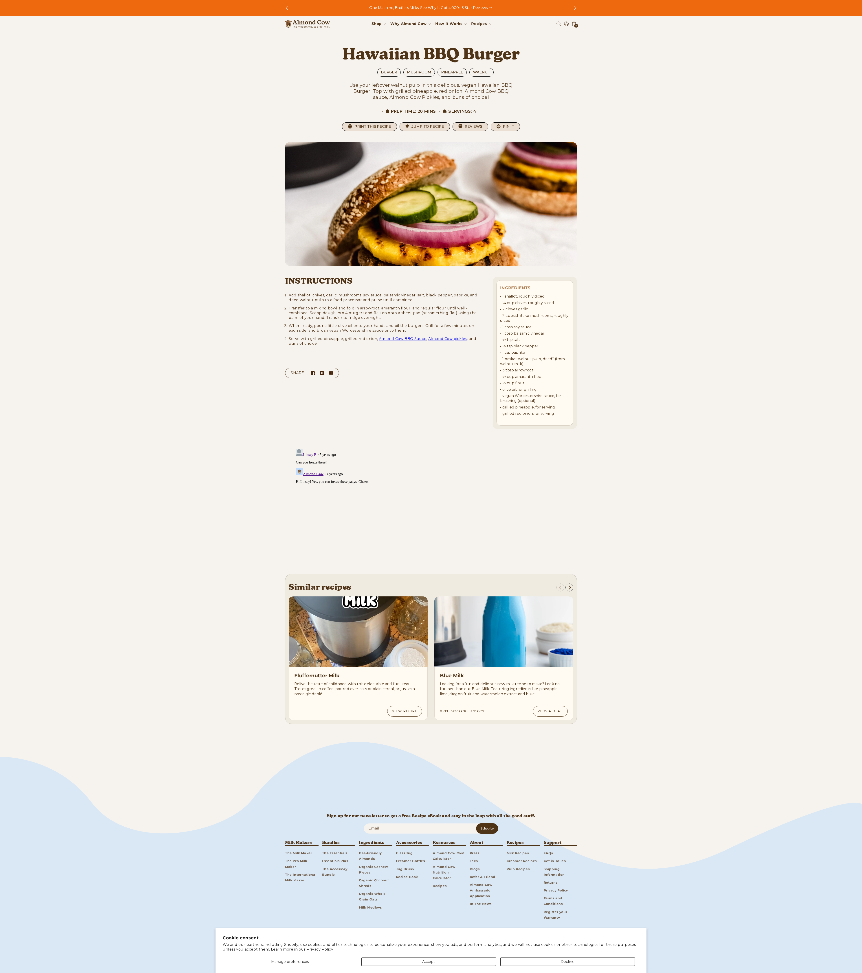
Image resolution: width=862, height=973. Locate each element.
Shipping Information (554, 872)
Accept (428, 962)
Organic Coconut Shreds (374, 883)
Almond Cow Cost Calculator (448, 856)
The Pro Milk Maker (296, 864)
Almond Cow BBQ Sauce (402, 339)
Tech (474, 861)
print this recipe (372, 126)
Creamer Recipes (522, 861)
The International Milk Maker (300, 877)
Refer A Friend (482, 877)
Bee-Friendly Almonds (370, 856)
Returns (551, 882)
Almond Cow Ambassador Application (481, 890)
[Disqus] (431, 503)
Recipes (439, 886)
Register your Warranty (555, 915)
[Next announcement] (575, 8)
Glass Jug (404, 853)
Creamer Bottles (410, 861)
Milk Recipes (518, 853)
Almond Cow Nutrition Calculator (444, 872)
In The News (481, 904)
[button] (378, 24)
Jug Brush (405, 869)
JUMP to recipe (427, 126)
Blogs (475, 869)
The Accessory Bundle (334, 872)
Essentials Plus (335, 861)
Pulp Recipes (518, 869)
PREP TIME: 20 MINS (413, 111)
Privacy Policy (320, 949)
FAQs (548, 853)
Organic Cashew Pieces (373, 869)
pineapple (452, 72)
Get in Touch (555, 861)
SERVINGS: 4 (462, 111)
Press (474, 853)
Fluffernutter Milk (316, 676)
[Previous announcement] (287, 8)
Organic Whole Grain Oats (372, 896)
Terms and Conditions (553, 901)
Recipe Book (407, 877)
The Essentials (334, 853)
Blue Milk (452, 676)
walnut (481, 72)
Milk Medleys (370, 907)
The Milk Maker (298, 853)
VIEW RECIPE (404, 711)
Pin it (508, 126)
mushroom (419, 72)
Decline (567, 962)
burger (389, 72)
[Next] (569, 587)
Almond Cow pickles (447, 339)
